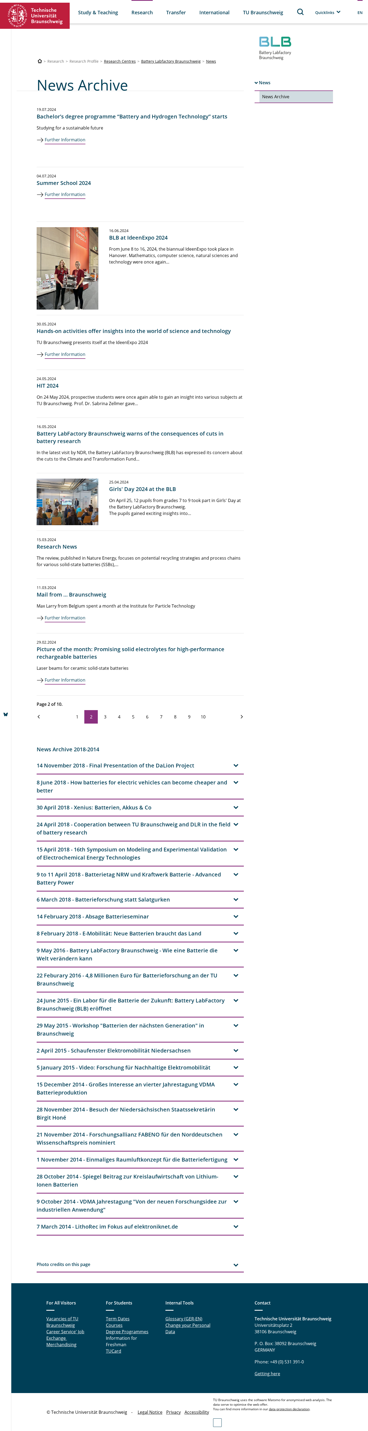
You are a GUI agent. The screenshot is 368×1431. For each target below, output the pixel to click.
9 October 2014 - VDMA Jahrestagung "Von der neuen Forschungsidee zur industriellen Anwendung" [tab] (132, 1205)
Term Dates (118, 1319)
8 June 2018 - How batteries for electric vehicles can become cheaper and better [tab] (132, 786)
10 (203, 717)
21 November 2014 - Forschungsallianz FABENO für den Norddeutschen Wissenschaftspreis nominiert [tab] (130, 1138)
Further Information (65, 140)
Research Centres (120, 61)
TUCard (113, 1351)
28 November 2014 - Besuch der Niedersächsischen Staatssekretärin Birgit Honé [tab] (126, 1113)
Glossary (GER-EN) (183, 1319)
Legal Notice (150, 1412)
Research (142, 12)
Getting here (267, 1374)
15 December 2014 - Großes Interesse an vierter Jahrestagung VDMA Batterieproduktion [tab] (126, 1088)
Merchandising (61, 1345)
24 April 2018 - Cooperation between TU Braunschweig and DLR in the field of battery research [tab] (133, 828)
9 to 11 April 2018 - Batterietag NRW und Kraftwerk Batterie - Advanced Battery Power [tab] (129, 878)
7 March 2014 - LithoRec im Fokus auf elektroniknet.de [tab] (107, 1226)
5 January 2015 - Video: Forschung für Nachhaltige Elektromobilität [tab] (123, 1067)
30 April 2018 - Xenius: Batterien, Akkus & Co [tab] (94, 807)
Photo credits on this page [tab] (63, 1264)
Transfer (176, 12)
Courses (114, 1325)
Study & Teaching (98, 12)
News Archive (275, 97)
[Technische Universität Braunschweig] (35, 16)
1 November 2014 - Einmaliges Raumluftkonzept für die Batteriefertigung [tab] (132, 1159)
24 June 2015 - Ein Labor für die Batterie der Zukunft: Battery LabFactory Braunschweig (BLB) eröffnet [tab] (131, 1004)
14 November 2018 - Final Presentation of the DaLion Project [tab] (115, 765)
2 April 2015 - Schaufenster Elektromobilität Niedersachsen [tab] (114, 1050)
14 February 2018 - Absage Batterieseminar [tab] (93, 916)
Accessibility (197, 1412)
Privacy (173, 1412)
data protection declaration (289, 1409)
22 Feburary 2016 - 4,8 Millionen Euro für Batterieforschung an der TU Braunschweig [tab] (127, 979)
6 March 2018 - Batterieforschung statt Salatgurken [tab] (103, 899)
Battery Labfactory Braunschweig (171, 61)
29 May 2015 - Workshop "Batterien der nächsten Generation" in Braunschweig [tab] (120, 1029)
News (211, 61)
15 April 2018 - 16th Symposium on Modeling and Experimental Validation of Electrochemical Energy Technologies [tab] (132, 853)
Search (301, 11)
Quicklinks (324, 12)
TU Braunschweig (263, 12)
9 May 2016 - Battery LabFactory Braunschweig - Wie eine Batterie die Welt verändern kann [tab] (127, 954)
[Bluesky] (5, 715)
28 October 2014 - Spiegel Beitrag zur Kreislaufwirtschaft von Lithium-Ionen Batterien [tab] (127, 1180)
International (214, 12)
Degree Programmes (127, 1332)
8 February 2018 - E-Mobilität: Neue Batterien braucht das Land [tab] (119, 933)
